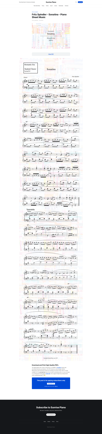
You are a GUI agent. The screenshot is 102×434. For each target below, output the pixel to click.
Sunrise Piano (51, 2)
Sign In (51, 5)
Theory (43, 5)
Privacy (53, 421)
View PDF (51, 54)
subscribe (48, 373)
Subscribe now (51, 383)
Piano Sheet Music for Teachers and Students (27, 2)
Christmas (66, 5)
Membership (61, 5)
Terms (57, 421)
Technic (47, 5)
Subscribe (80, 2)
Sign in (56, 386)
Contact (55, 5)
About (45, 421)
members (59, 367)
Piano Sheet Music (37, 5)
